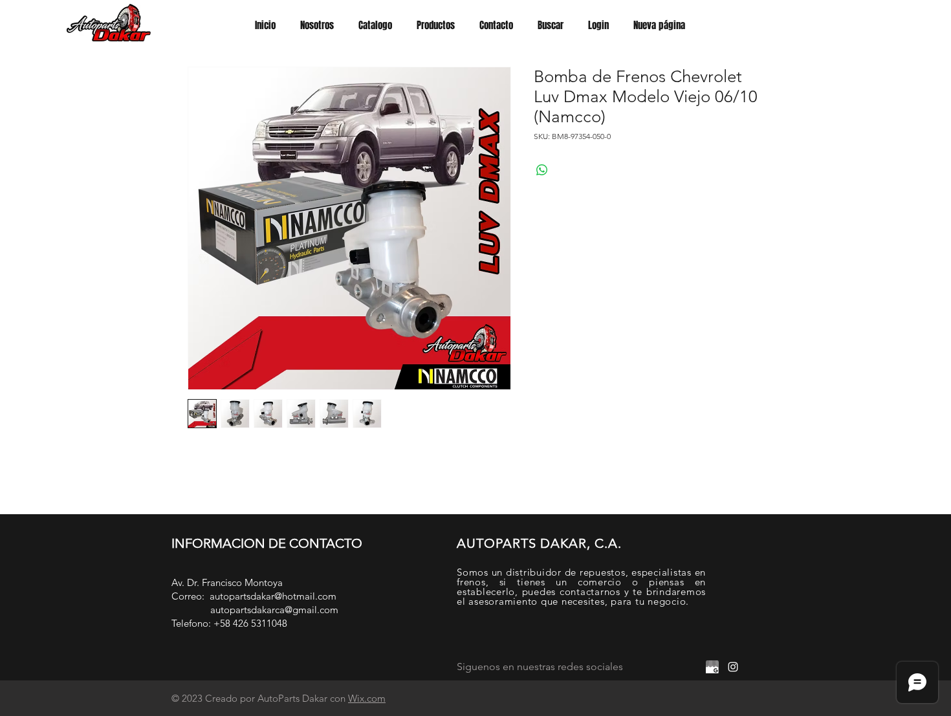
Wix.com (367, 698)
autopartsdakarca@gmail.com (274, 609)
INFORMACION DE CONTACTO (266, 543)
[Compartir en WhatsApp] (542, 170)
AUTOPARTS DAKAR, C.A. (539, 543)
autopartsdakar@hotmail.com (273, 596)
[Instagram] (733, 666)
